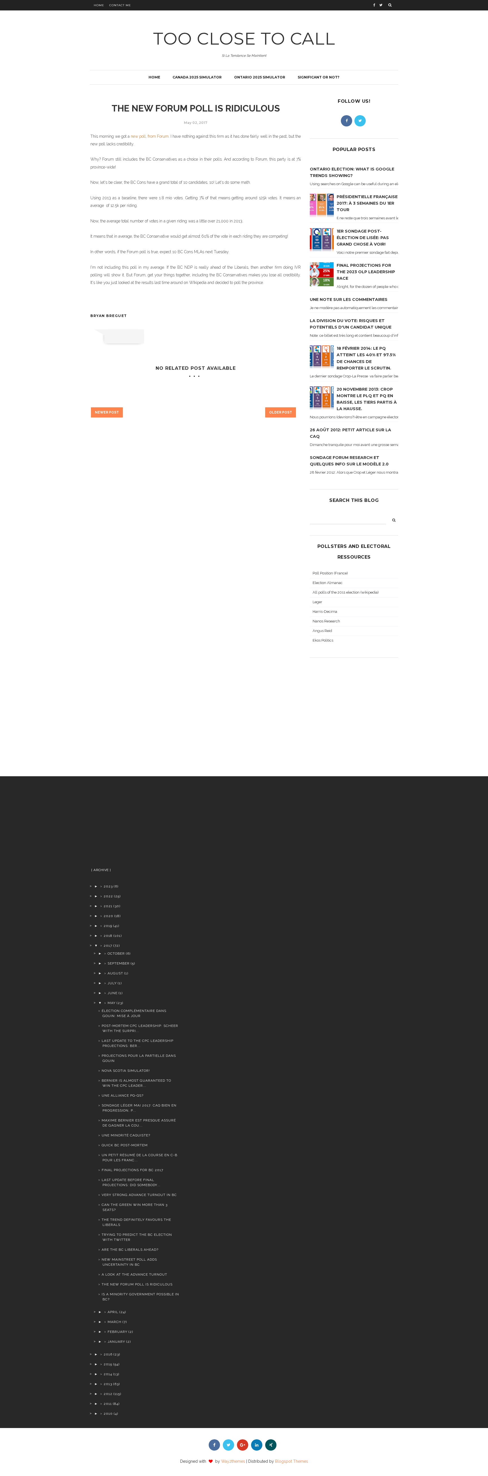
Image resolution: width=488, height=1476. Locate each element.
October (116, 953)
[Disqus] (195, 520)
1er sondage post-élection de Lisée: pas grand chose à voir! (363, 238)
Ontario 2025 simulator (259, 77)
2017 (108, 946)
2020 (108, 916)
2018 (108, 936)
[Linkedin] (256, 1445)
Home (99, 5)
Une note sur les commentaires (348, 299)
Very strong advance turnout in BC (139, 1195)
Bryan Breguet (108, 316)
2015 (108, 1364)
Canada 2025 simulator (197, 77)
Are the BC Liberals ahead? (130, 1250)
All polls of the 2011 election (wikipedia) (346, 592)
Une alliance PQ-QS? (122, 1095)
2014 (108, 1374)
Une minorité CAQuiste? (126, 1135)
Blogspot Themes (291, 1461)
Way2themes (233, 1461)
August (115, 973)
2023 (108, 886)
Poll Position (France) (330, 573)
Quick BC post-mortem (125, 1145)
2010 (108, 1414)
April (113, 1312)
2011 (108, 1404)
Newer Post (107, 412)
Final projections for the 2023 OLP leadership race (366, 272)
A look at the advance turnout (134, 1274)
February (117, 1332)
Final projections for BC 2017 (132, 1170)
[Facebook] (346, 120)
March (114, 1322)
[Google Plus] (242, 1445)
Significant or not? (318, 77)
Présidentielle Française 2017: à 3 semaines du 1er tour (367, 203)
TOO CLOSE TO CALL (244, 38)
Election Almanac (328, 583)
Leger (317, 602)
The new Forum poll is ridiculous (137, 1284)
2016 (108, 1354)
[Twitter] (360, 120)
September (119, 963)
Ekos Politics (323, 640)
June (112, 993)
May (112, 1003)
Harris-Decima (325, 611)
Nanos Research (326, 621)
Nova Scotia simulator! (126, 1071)
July (112, 983)
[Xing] (270, 1445)
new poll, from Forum (150, 136)
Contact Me (120, 5)
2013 (108, 1384)
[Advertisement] (134, 824)
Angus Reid (322, 631)
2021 (108, 906)
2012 (108, 1394)
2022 (108, 896)
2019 (108, 926)
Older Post (280, 412)
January (116, 1342)
